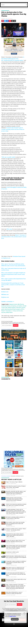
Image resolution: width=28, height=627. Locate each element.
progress (18, 309)
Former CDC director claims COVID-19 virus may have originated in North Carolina (15, 541)
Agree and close (15, 619)
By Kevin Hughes (13, 570)
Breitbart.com (4, 291)
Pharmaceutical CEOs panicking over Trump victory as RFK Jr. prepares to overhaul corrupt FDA (13, 284)
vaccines (3, 312)
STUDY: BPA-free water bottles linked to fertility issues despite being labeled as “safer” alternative (15, 535)
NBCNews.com (5, 294)
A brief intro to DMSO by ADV (12, 552)
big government (13, 304)
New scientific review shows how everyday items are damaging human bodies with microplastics (15, 523)
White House (9, 312)
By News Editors (13, 483)
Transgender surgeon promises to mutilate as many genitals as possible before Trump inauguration (16, 562)
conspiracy (13, 306)
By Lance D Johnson (14, 549)
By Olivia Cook (13, 582)
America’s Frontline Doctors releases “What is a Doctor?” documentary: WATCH (16, 529)
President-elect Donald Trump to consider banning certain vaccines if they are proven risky (12, 129)
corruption (19, 306)
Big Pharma (21, 304)
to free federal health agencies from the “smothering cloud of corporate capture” (12, 58)
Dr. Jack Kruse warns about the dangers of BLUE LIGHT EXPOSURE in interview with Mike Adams (16, 574)
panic (2, 309)
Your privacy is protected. (6, 329)
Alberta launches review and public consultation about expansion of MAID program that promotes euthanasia (14, 499)
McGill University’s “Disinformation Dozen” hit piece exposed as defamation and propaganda (16, 557)
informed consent (20, 307)
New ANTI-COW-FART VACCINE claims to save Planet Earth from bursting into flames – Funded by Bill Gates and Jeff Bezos (16, 492)
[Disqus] (14, 398)
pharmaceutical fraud (10, 309)
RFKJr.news (9, 229)
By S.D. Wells (13, 495)
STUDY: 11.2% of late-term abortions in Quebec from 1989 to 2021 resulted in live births (16, 505)
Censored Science (5, 306)
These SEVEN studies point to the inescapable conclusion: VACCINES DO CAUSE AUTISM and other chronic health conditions (16, 547)
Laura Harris (10, 18)
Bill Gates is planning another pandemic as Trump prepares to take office (15, 518)
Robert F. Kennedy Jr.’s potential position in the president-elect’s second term (13, 236)
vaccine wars (19, 310)
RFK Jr (22, 309)
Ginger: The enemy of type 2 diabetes (14, 482)
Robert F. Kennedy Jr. (6, 310)
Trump (14, 310)
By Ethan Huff (13, 488)
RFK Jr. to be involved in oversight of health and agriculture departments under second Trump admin (13, 274)
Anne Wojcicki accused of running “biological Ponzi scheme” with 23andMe (16, 487)
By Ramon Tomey (14, 565)
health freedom (12, 307)
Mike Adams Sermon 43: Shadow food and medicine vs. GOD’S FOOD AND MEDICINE (15, 568)
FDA (6, 307)
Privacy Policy (12, 616)
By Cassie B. (13, 519)
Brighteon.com (5, 297)
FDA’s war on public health (8, 157)
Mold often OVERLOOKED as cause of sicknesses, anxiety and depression (14, 593)
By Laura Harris (13, 501)
